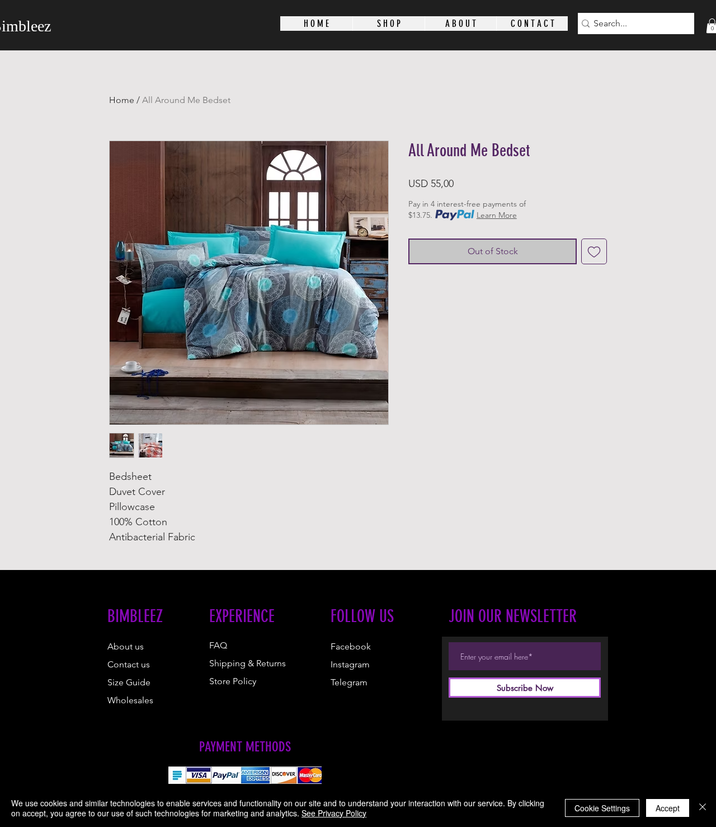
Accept (668, 808)
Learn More (497, 215)
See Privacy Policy (334, 813)
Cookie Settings (602, 808)
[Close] (702, 808)
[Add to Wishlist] (594, 251)
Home (121, 100)
